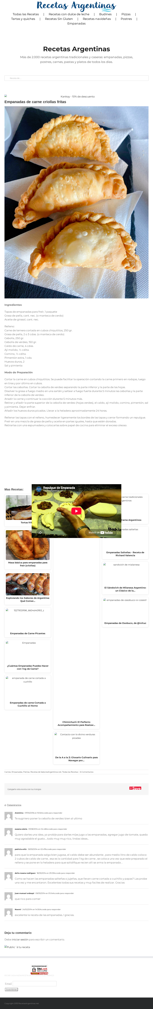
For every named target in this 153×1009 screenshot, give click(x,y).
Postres (126, 19)
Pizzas (126, 14)
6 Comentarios (86, 772)
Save (136, 788)
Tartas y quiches (23, 19)
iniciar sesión (20, 939)
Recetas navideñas (97, 19)
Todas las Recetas (26, 14)
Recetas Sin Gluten (59, 19)
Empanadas (76, 23)
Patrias (26, 772)
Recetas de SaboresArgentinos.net (45, 772)
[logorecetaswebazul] (76, 2)
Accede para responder (51, 813)
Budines (105, 14)
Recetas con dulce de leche (69, 14)
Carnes (7, 772)
